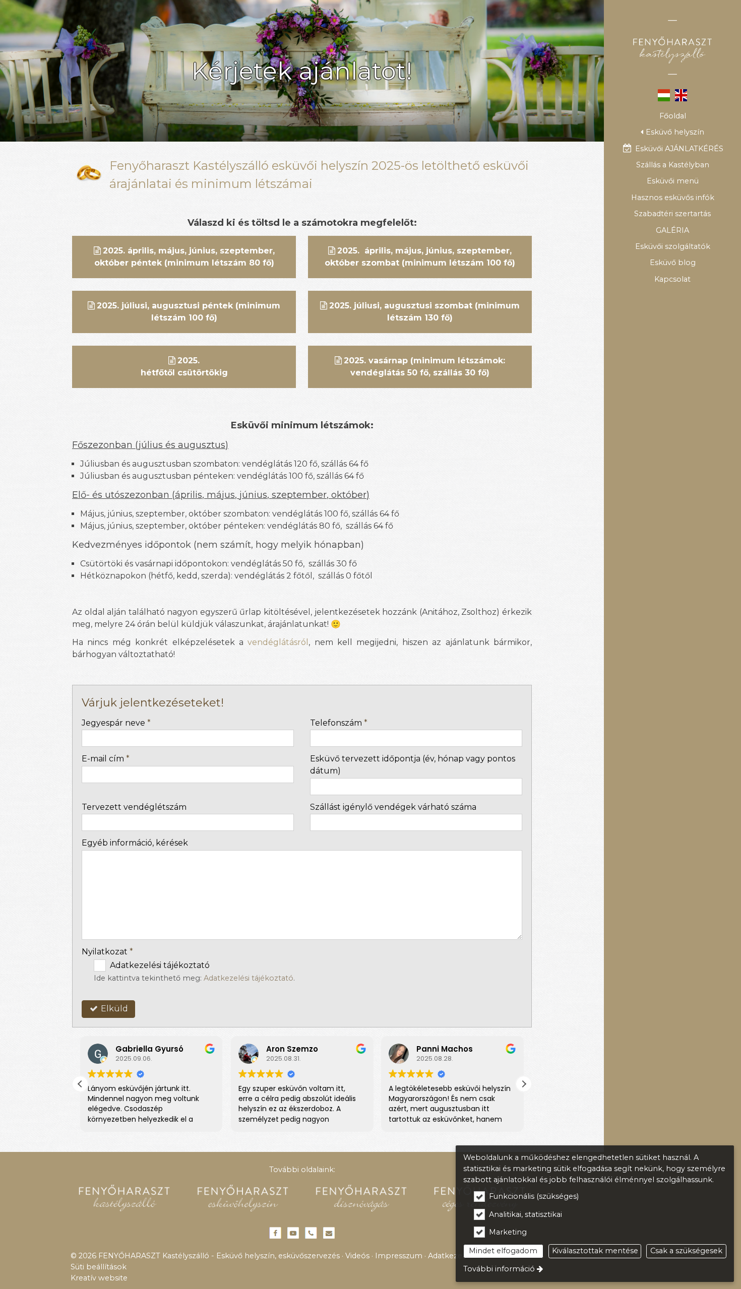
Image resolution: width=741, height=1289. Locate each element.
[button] (672, 132)
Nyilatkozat (107, 951)
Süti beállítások (99, 1266)
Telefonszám (338, 723)
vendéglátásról (278, 642)
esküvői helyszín (320, 165)
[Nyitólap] (672, 47)
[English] (681, 94)
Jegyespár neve (116, 723)
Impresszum (398, 1255)
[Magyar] (663, 94)
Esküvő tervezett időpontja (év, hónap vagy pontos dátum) (412, 765)
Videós (357, 1255)
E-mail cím (106, 758)
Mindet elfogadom (503, 1250)
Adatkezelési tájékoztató (248, 978)
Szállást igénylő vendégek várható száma (393, 807)
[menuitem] (672, 116)
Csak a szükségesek (686, 1250)
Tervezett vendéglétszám (134, 807)
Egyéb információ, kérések (135, 843)
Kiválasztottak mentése (595, 1250)
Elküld (113, 1008)
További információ (499, 1268)
